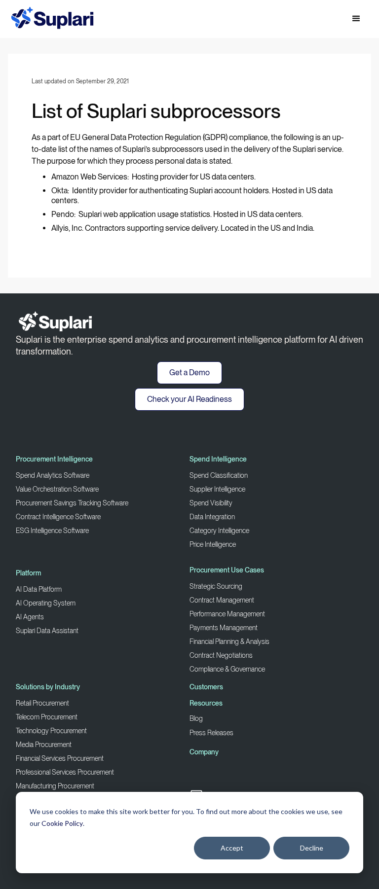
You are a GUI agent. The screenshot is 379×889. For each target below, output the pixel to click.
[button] (356, 19)
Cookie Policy (62, 823)
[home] (52, 19)
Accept (232, 848)
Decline (311, 848)
